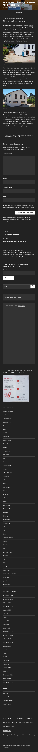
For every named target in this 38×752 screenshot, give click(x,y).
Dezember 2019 (8, 631)
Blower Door (6, 444)
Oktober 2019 (7, 639)
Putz (4, 559)
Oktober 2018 (7, 678)
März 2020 (6, 624)
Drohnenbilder (7, 462)
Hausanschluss (7, 509)
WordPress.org (7, 704)
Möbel (17, 136)
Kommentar (7, 154)
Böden (5, 447)
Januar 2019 (6, 671)
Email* (5, 270)
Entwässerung (7, 472)
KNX (4, 530)
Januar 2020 (6, 628)
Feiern (4, 483)
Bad (4, 426)
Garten (31, 135)
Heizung (5, 516)
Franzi (20, 18)
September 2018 (8, 682)
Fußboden (6, 498)
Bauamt (5, 429)
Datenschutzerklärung (9, 745)
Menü (20, 12)
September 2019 (8, 642)
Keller (4, 527)
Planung (5, 556)
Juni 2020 (5, 613)
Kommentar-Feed (8, 700)
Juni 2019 (5, 653)
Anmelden (6, 693)
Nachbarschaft (7, 552)
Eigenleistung (7, 465)
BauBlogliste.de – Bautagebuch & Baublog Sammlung (19, 735)
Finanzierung (6, 487)
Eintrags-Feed (7, 697)
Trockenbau (6, 584)
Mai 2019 (5, 657)
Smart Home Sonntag (9, 574)
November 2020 (8, 599)
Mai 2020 (5, 617)
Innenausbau (6, 523)
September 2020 (8, 606)
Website (5, 196)
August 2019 (7, 646)
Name (5, 178)
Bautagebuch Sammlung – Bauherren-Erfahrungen (18, 722)
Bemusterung (7, 440)
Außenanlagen (7, 418)
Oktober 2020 (7, 603)
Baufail (5, 433)
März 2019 (6, 664)
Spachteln (6, 581)
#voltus (5, 415)
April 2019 (6, 660)
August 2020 (7, 610)
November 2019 (8, 635)
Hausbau (5, 512)
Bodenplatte (6, 451)
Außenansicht (11, 135)
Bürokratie (6, 454)
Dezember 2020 (8, 595)
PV (4, 563)
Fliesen (5, 491)
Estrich (5, 480)
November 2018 (8, 675)
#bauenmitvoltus (8, 411)
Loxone (5, 541)
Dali (4, 458)
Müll (4, 548)
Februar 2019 (7, 668)
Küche (5, 534)
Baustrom (6, 436)
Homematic (6, 519)
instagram (21, 306)
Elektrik (5, 469)
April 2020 (6, 621)
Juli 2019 (5, 650)
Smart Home (6, 570)
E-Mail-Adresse (8, 187)
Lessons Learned (8, 537)
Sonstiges (6, 577)
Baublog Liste (7, 731)
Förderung (6, 494)
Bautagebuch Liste (8, 726)
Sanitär (5, 566)
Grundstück (10, 136)
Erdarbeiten (22, 135)
